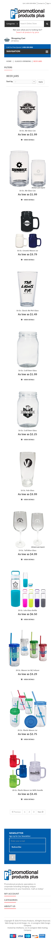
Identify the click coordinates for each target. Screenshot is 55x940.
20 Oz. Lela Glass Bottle (27, 610)
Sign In (49, 3)
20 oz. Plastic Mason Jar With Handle (27, 790)
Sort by (9, 81)
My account (11, 894)
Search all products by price (27, 32)
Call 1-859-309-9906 (29, 3)
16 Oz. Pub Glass (27, 491)
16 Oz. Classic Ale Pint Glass (27, 311)
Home (9, 61)
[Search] (47, 24)
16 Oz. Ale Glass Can (27, 131)
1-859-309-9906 (27, 47)
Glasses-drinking (23, 61)
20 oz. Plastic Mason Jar (27, 730)
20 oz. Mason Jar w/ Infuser (27, 670)
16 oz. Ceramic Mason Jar (27, 251)
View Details (28, 140)
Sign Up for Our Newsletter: (20, 836)
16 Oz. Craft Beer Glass (27, 371)
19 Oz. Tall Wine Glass (27, 551)
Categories (10, 900)
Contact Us (41, 3)
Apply (40, 82)
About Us (9, 906)
